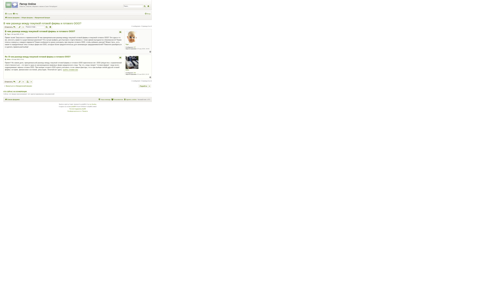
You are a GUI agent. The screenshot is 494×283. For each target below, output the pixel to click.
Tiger (127, 44)
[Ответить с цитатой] (120, 32)
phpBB (73, 106)
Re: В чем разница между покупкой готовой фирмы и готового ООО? (37, 57)
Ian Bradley (93, 104)
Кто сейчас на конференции (15, 91)
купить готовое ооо (70, 70)
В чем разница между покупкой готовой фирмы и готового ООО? (42, 23)
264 (135, 72)
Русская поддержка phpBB (77, 109)
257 (135, 47)
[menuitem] (15, 13)
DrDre (127, 70)
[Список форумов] (12, 4)
